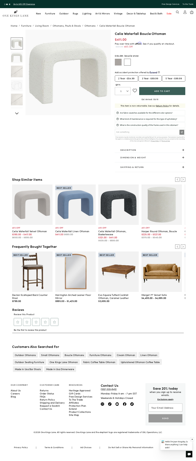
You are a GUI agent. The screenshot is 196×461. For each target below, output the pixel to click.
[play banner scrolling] (9, 4)
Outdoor (64, 13)
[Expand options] (183, 150)
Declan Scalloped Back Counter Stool (30, 296)
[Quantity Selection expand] (127, 91)
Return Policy (162, 105)
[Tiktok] (110, 404)
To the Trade (188, 4)
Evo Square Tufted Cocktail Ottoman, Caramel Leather (113, 296)
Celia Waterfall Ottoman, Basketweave (112, 232)
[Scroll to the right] (183, 179)
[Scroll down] (17, 33)
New (38, 13)
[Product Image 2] (17, 71)
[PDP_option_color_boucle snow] (127, 62)
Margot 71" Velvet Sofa (154, 294)
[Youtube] (117, 404)
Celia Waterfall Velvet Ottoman (29, 231)
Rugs (75, 13)
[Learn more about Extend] (159, 72)
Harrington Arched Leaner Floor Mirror (73, 296)
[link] (150, 150)
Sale (169, 13)
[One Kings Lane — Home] (15, 13)
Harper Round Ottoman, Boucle (159, 231)
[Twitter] (132, 404)
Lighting (86, 13)
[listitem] (25, 354)
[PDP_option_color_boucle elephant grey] (118, 62)
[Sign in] (185, 12)
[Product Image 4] (17, 99)
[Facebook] (125, 404)
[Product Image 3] (17, 85)
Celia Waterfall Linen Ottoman (72, 231)
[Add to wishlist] (135, 91)
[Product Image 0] (17, 43)
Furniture (50, 13)
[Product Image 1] (17, 57)
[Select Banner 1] (7, 4)
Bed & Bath (156, 13)
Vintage (118, 13)
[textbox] (122, 91)
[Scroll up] (17, 111)
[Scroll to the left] (177, 179)
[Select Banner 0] (5, 4)
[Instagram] (103, 404)
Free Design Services (170, 4)
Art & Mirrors (102, 13)
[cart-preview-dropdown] (191, 12)
